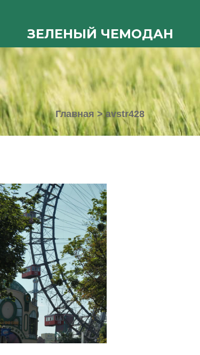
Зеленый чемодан (100, 34)
